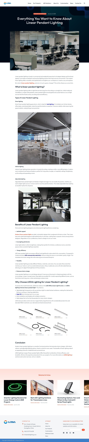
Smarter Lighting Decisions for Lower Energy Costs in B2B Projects (15, 400)
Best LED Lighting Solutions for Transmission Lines (41, 399)
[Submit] (83, 430)
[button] (2, 393)
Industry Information (8, 404)
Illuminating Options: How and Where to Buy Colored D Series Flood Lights (68, 400)
